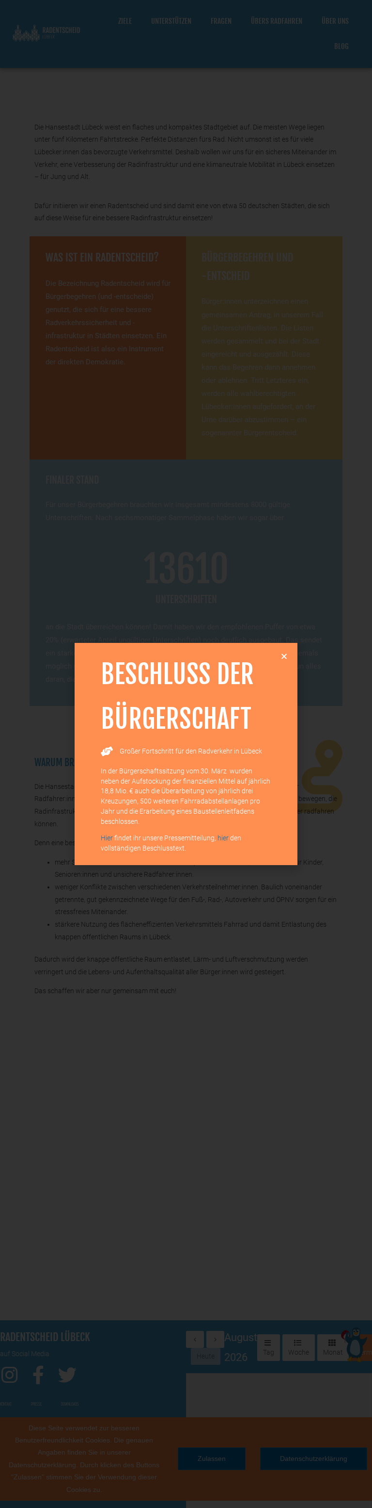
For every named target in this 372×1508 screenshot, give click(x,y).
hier (223, 838)
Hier (107, 838)
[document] (186, 754)
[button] (284, 656)
